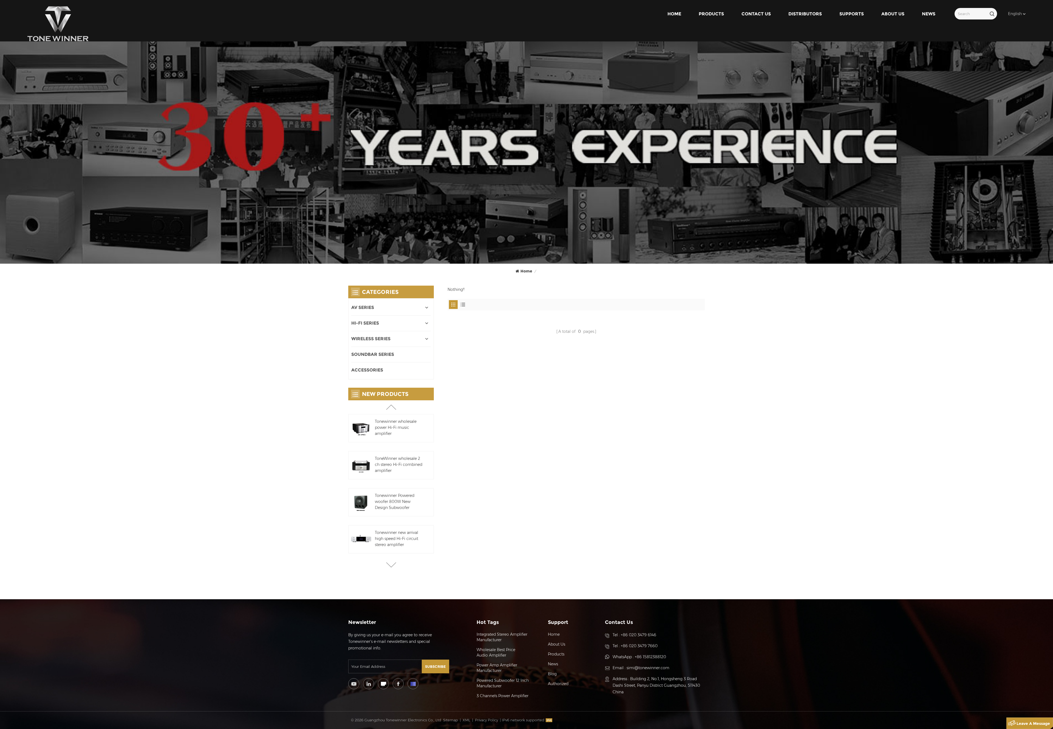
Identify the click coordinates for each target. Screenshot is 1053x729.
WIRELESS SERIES (370, 338)
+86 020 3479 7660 (639, 645)
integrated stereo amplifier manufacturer (502, 637)
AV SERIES (362, 307)
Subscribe (435, 666)
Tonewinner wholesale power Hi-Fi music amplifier (396, 427)
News (928, 13)
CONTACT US (756, 13)
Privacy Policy (486, 720)
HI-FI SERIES (365, 323)
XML (466, 720)
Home (674, 13)
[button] (391, 565)
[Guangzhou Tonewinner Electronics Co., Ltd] (58, 23)
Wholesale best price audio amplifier (496, 652)
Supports (851, 13)
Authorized (558, 683)
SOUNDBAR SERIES (372, 354)
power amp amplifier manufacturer (497, 668)
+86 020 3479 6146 (638, 634)
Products (711, 13)
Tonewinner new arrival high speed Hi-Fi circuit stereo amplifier (396, 538)
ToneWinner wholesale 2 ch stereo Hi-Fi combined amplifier (398, 464)
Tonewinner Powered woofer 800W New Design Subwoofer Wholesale (394, 502)
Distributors (805, 13)
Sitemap (450, 720)
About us (892, 13)
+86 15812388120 (650, 656)
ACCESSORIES (367, 370)
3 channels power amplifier (502, 695)
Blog (552, 673)
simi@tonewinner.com (648, 667)
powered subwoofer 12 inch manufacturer (503, 683)
